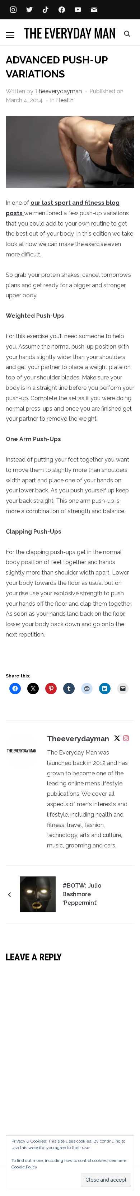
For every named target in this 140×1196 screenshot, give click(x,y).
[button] (10, 35)
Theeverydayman (58, 91)
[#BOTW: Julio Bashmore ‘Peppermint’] (37, 893)
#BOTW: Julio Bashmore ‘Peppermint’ (81, 894)
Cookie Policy (24, 1166)
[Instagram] (126, 739)
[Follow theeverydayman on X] (117, 739)
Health (65, 100)
